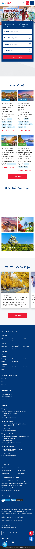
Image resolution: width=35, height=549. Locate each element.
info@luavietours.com (9, 418)
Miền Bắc (4, 382)
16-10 (3, 127)
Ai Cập (3, 367)
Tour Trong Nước (6, 394)
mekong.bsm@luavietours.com (12, 443)
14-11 (25, 124)
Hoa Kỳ (3, 359)
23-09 (4, 124)
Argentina (15, 361)
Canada (14, 359)
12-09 (26, 118)
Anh (2, 338)
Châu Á (3, 343)
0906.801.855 (7, 440)
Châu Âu (4, 335)
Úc (2, 354)
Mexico (25, 359)
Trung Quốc (15, 346)
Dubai (14, 349)
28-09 (26, 164)
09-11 (25, 166)
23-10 (9, 127)
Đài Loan (4, 349)
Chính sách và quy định (10, 477)
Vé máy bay (21, 473)
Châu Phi (4, 364)
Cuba (3, 361)
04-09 (9, 119)
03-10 (26, 121)
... (13, 127)
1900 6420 (6, 415)
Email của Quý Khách (8, 527)
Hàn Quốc (26, 346)
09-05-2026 (11, 164)
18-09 (9, 121)
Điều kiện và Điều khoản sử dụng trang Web (14, 481)
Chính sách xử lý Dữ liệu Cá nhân (11, 485)
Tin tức (20, 468)
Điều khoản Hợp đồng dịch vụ (10, 488)
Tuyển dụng (21, 470)
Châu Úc (4, 351)
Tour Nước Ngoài (6, 397)
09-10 (9, 124)
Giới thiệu (4, 468)
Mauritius (25, 367)
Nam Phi (14, 367)
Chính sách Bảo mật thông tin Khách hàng (14, 483)
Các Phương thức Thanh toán (10, 490)
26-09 (21, 121)
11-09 (3, 121)
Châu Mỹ (4, 356)
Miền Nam (4, 385)
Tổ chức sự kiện (6, 470)
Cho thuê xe (5, 473)
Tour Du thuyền (6, 399)
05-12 (20, 127)
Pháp (24, 338)
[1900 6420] (31, 533)
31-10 (20, 124)
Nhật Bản (4, 346)
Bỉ (12, 338)
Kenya (3, 369)
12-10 (20, 166)
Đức (2, 341)
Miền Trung (4, 379)
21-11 (30, 124)
